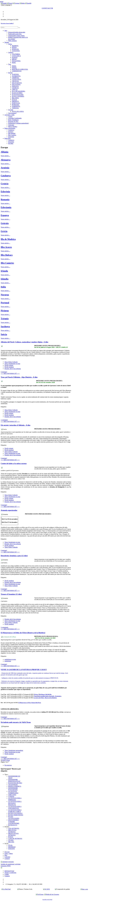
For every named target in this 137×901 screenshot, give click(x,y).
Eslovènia (5, 191)
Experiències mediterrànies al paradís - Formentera (47, 696)
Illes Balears (7, 255)
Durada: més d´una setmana (12, 368)
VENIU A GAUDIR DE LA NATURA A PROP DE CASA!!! (24, 670)
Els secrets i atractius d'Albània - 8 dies (15, 425)
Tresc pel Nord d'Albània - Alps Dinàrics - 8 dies (19, 377)
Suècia (4, 334)
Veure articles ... (5, 156)
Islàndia (4, 279)
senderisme (7, 661)
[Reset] (19, 27)
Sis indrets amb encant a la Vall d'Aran (16, 722)
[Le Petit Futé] (6, 889)
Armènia (5, 167)
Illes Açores (6, 247)
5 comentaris (4, 627)
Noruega (5, 294)
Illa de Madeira (8, 239)
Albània (4, 152)
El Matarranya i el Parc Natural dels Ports (29, 702)
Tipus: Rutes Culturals (11, 362)
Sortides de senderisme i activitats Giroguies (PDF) (10, 865)
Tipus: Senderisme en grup (12, 363)
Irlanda (4, 271)
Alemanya (5, 160)
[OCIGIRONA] (40, 894)
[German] (16, 3)
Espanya (5, 215)
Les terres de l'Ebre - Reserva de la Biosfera (45, 697)
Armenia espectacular (9, 510)
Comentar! (4, 372)
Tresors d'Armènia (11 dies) (11, 594)
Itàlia (3, 287)
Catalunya (6, 175)
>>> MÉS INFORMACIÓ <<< (10, 373)
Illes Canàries (7, 263)
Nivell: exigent (8, 365)
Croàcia (4, 183)
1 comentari (4, 420)
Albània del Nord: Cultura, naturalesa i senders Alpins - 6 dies (24, 342)
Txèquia (5, 318)
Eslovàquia (6, 207)
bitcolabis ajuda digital (47, 899)
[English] (4, 3)
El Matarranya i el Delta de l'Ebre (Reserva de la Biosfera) (23, 633)
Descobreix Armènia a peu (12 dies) (14, 556)
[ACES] (84, 889)
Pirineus (5, 310)
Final (8, 760)
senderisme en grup (10, 659)
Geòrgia (5, 223)
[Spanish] (28, 3)
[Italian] (22, 3)
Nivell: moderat (9, 367)
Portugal (5, 302)
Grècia (4, 231)
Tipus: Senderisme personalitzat (13, 750)
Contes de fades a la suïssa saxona (14, 463)
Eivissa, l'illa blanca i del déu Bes (43, 694)
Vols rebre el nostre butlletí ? (7, 23)
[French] (10, 3)
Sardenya (5, 326)
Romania (5, 199)
